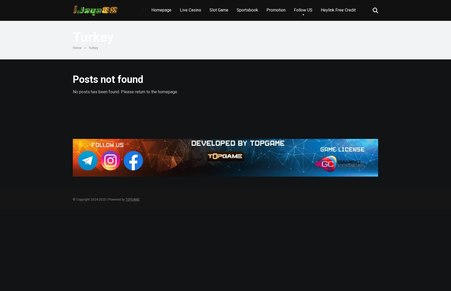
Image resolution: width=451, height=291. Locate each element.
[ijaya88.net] (95, 8)
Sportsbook (247, 10)
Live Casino (190, 10)
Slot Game (219, 10)
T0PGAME (133, 199)
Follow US (303, 10)
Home (77, 48)
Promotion (276, 10)
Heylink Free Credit (338, 10)
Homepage (161, 10)
